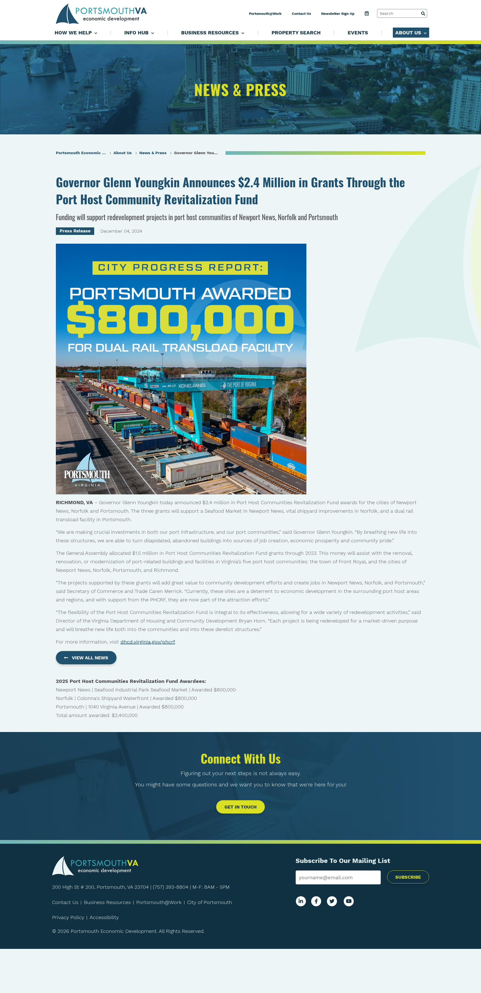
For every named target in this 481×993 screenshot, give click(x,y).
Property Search (296, 33)
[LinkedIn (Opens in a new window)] (301, 901)
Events (358, 33)
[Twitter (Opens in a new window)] (331, 901)
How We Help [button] (74, 33)
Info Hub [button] (137, 33)
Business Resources (107, 902)
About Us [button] (409, 33)
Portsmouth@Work (265, 14)
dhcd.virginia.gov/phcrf (148, 642)
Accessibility (104, 917)
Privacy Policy (68, 917)
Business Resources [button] (210, 33)
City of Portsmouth (209, 902)
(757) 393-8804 (170, 887)
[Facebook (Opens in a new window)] (316, 901)
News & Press (153, 152)
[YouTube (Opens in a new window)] (349, 901)
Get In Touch (240, 806)
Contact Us (301, 14)
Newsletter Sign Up (337, 14)
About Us (122, 152)
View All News (90, 657)
